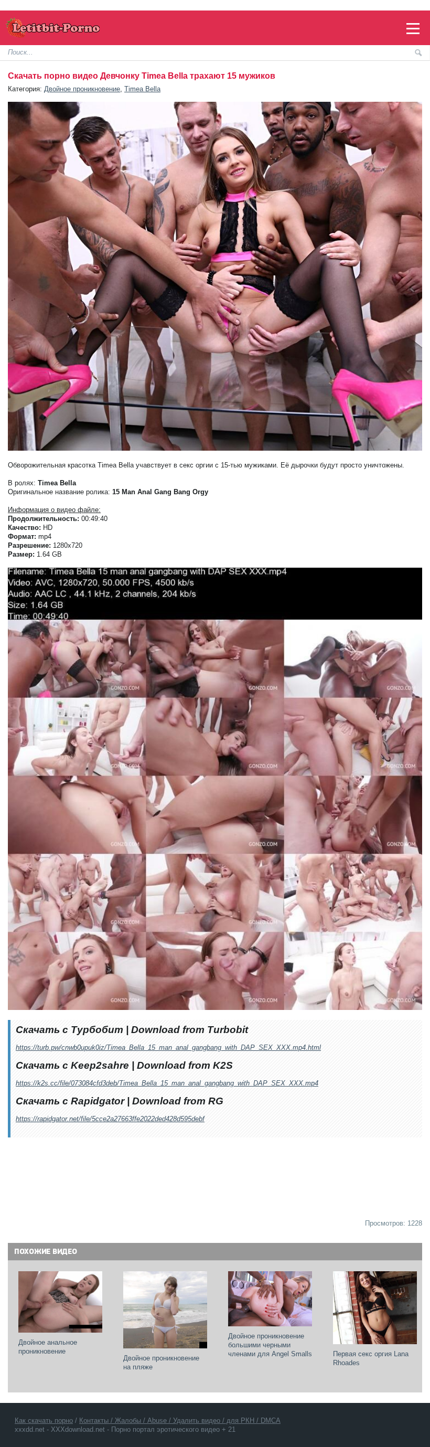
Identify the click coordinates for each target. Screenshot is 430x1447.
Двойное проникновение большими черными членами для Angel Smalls (270, 1345)
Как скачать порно (44, 1420)
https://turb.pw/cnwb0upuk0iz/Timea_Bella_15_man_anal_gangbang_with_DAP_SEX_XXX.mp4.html (168, 1047)
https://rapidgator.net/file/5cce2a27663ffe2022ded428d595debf (110, 1119)
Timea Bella (142, 89)
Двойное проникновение (82, 89)
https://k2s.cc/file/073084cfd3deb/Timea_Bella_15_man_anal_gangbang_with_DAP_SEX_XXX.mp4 (167, 1083)
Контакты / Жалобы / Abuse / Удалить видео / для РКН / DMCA (180, 1420)
